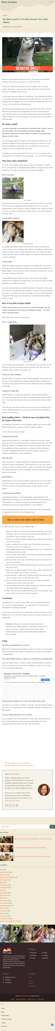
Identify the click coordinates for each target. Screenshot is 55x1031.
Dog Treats (3, 895)
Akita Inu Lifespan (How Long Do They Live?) (18, 765)
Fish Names (4, 900)
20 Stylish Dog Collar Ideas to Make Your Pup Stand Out (30, 847)
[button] (49, 2)
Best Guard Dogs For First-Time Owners (17, 763)
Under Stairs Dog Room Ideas (9, 921)
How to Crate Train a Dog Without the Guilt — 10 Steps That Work (33, 839)
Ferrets (2, 898)
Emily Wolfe (18, 26)
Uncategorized (4, 918)
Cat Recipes (4, 887)
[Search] (52, 827)
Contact (12, 999)
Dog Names (4, 893)
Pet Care (3, 908)
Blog (1, 882)
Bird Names (3, 880)
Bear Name (3, 875)
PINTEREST (8, 980)
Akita (5, 15)
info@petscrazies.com (10, 977)
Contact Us (31, 983)
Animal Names (4, 872)
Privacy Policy (32, 986)
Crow (1, 890)
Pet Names (3, 911)
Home (30, 977)
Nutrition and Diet (5, 905)
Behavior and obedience (7, 877)
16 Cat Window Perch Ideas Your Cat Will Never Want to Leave (32, 856)
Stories (2, 913)
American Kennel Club (34, 153)
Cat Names (3, 885)
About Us (31, 980)
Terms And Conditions (21, 999)
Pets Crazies (9, 2)
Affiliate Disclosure (32, 999)
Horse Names (4, 903)
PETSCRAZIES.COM (24, 995)
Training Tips (4, 916)
